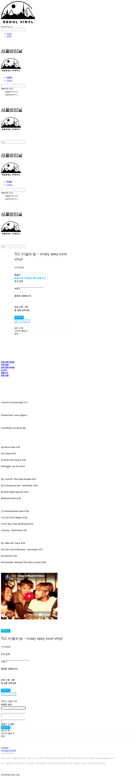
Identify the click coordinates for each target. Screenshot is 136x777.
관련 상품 (5, 375)
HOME (9, 34)
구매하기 (5, 630)
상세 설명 (5, 364)
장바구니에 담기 (8, 694)
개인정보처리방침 (8, 750)
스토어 (9, 36)
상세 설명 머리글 (7, 362)
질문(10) (4, 372)
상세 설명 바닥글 (7, 367)
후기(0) (4, 370)
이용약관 (5, 747)
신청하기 (5, 727)
